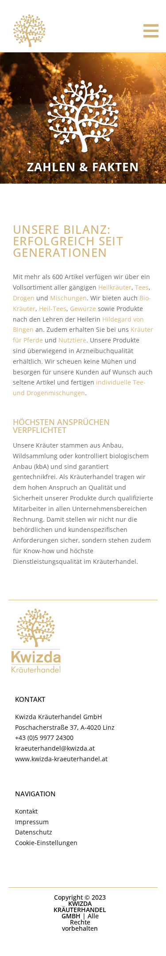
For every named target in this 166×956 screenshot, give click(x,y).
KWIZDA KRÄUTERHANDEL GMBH (80, 909)
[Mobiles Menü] (151, 31)
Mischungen (68, 298)
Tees (142, 287)
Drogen (24, 298)
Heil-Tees (52, 308)
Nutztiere (72, 340)
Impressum (32, 822)
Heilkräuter (114, 287)
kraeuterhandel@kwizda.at (55, 748)
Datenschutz (33, 832)
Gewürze (83, 308)
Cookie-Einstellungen (46, 842)
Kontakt (26, 811)
